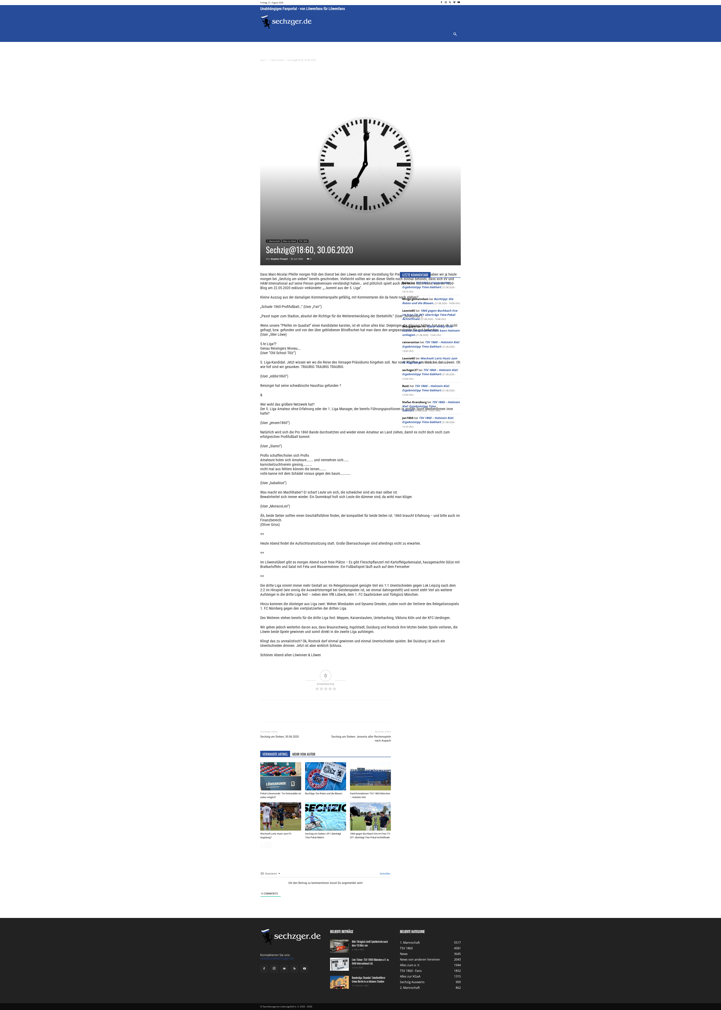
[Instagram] (446, 2)
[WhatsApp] (304, 714)
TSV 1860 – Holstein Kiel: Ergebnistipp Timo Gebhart (431, 406)
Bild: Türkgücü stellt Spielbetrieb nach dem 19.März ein (370, 943)
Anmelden (384, 873)
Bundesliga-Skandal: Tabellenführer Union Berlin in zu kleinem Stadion (368, 979)
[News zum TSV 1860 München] (286, 22)
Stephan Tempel (279, 258)
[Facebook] (441, 2)
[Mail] (284, 969)
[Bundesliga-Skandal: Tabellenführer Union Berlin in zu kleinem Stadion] (339, 982)
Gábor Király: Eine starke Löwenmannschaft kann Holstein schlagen (431, 330)
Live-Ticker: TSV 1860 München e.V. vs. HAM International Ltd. (370, 961)
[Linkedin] (313, 714)
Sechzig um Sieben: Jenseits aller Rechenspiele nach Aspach (361, 738)
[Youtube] (458, 2)
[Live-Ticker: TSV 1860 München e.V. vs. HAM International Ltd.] (339, 964)
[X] (450, 2)
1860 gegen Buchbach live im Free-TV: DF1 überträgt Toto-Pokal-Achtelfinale (429, 315)
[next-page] (268, 845)
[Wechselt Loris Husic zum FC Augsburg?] (280, 816)
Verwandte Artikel (275, 754)
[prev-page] (262, 845)
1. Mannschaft (276, 60)
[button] (455, 34)
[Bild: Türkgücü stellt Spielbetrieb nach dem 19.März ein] (339, 946)
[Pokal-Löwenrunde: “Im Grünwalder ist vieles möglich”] (280, 776)
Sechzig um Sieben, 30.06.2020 (279, 736)
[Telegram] (321, 714)
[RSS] (294, 969)
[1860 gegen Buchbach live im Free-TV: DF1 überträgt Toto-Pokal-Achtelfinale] (370, 816)
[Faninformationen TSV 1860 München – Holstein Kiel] (370, 776)
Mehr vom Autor (303, 754)
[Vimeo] (454, 2)
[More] (330, 714)
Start (262, 60)
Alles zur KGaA (289, 241)
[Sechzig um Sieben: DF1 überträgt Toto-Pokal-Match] (325, 816)
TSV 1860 (303, 241)
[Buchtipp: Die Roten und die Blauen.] (325, 776)
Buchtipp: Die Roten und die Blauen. (324, 793)
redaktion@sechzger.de (277, 958)
